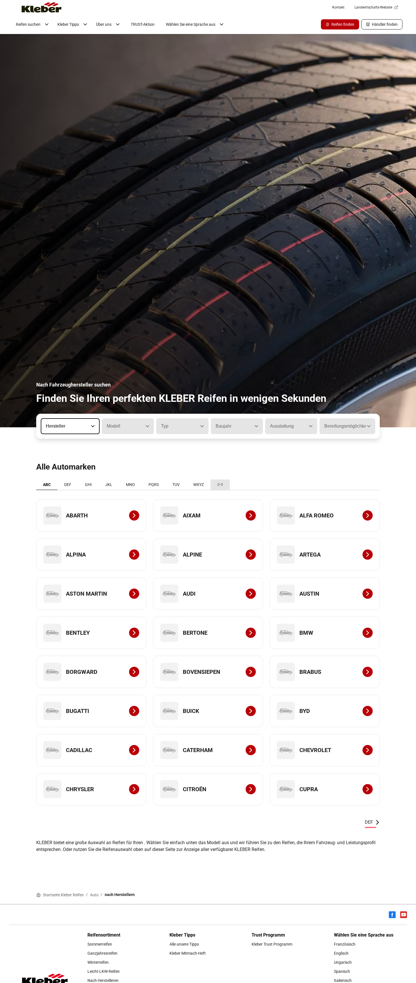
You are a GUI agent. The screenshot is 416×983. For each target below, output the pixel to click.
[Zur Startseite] (42, 7)
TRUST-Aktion (143, 24)
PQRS (154, 484)
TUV (176, 484)
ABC (47, 484)
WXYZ (198, 484)
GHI (88, 484)
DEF (67, 484)
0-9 (220, 484)
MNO (130, 484)
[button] (92, 426)
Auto (94, 895)
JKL (108, 484)
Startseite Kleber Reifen (63, 895)
